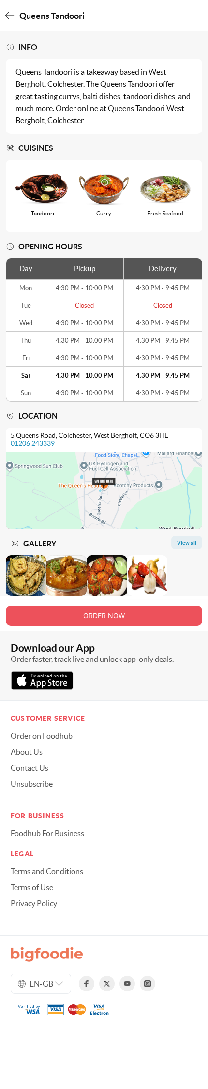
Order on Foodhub (42, 735)
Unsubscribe (32, 783)
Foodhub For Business (47, 833)
